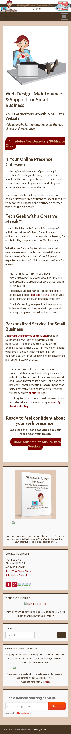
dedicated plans (39, 294)
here (47, 682)
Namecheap (23, 713)
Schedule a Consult (16, 575)
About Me (34, 392)
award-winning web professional (28, 335)
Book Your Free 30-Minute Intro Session (37, 444)
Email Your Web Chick (18, 571)
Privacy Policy (39, 729)
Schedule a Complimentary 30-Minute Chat (35, 143)
